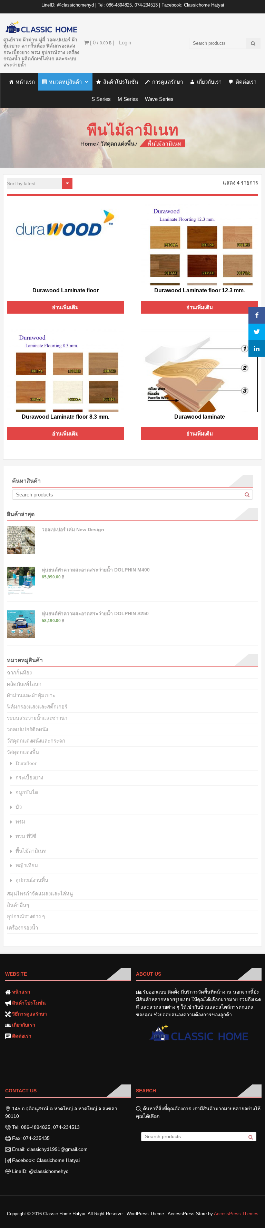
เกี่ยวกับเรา (209, 82)
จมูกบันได (27, 792)
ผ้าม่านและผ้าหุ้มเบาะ (31, 695)
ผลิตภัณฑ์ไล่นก (24, 684)
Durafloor (26, 763)
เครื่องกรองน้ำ (22, 928)
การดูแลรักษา (167, 82)
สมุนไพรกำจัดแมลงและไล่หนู (40, 893)
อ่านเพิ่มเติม (65, 307)
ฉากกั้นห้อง (19, 672)
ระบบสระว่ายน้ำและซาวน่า (37, 718)
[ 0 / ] (101, 42)
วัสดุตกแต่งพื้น (117, 143)
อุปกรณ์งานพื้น (32, 880)
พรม (20, 821)
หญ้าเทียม (27, 865)
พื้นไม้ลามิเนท (31, 850)
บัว (19, 806)
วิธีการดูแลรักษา (29, 1014)
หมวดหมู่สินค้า (65, 82)
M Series (128, 99)
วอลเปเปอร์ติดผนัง (27, 729)
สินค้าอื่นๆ (18, 905)
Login (125, 42)
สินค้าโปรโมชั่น (120, 82)
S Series (101, 99)
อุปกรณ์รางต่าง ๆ (26, 916)
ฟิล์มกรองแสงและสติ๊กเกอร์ (37, 707)
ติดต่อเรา (246, 82)
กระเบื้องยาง (29, 777)
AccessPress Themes (236, 1213)
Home (88, 143)
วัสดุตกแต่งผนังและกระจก (36, 741)
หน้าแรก (25, 82)
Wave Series (159, 99)
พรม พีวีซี (26, 836)
